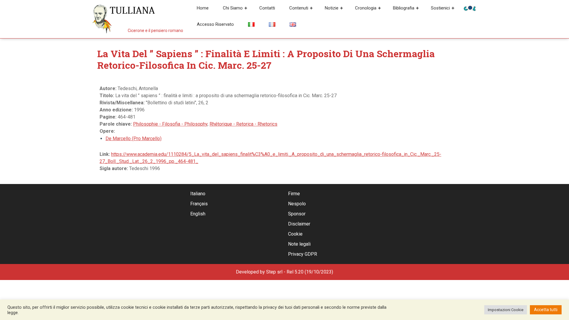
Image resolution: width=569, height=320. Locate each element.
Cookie (295, 234)
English (197, 214)
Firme (294, 193)
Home (203, 8)
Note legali (299, 244)
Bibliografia (403, 8)
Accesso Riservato (215, 24)
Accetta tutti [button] (545, 309)
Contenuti (298, 8)
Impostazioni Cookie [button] (505, 310)
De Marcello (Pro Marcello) (134, 138)
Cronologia (365, 8)
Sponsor (297, 214)
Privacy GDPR (302, 254)
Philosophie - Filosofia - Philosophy (170, 124)
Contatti (267, 8)
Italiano (197, 193)
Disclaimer (299, 224)
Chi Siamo (233, 8)
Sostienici (440, 8)
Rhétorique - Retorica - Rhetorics (243, 124)
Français (199, 204)
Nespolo (297, 204)
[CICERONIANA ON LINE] (470, 8)
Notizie (331, 8)
